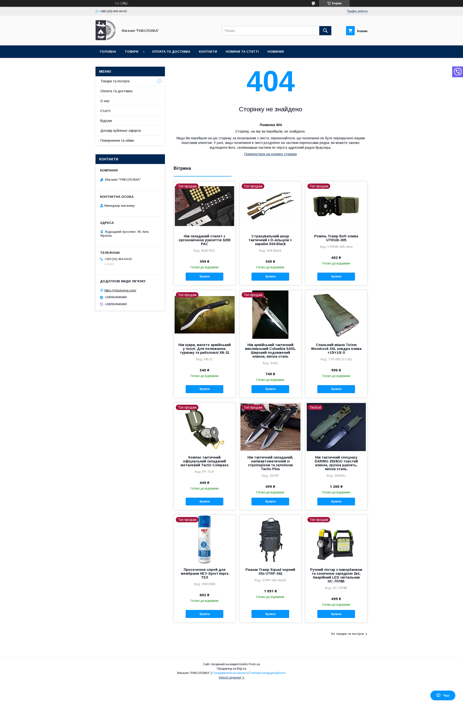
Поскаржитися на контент (229, 673)
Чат (446, 695)
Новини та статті (242, 51)
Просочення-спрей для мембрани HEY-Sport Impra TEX (204, 573)
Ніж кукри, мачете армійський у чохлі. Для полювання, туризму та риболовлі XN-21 (204, 348)
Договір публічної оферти (120, 131)
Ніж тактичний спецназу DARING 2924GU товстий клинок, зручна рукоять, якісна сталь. (336, 463)
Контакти (208, 51)
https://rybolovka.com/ (120, 290)
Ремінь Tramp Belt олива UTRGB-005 (336, 238)
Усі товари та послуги (347, 634)
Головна (108, 51)
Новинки (275, 51)
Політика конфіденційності (267, 673)
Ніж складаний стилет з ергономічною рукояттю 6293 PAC (205, 240)
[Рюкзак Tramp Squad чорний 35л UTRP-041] (270, 539)
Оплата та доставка (171, 51)
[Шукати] (325, 30)
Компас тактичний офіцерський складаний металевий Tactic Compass (205, 461)
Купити (205, 276)
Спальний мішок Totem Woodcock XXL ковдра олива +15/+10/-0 (336, 348)
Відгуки (106, 121)
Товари (131, 51)
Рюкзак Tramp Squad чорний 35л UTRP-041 (270, 571)
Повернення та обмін (117, 140)
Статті (105, 111)
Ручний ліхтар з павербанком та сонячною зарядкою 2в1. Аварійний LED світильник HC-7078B (336, 575)
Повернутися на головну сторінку (270, 154)
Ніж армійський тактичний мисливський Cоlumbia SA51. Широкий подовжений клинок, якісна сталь (270, 350)
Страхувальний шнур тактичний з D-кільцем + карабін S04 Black (270, 240)
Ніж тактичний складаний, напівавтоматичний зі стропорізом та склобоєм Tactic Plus (270, 463)
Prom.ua (254, 664)
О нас (104, 101)
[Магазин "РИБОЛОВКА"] (105, 39)
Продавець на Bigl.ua (231, 668)
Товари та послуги (114, 81)
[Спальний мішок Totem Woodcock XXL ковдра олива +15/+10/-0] (336, 314)
